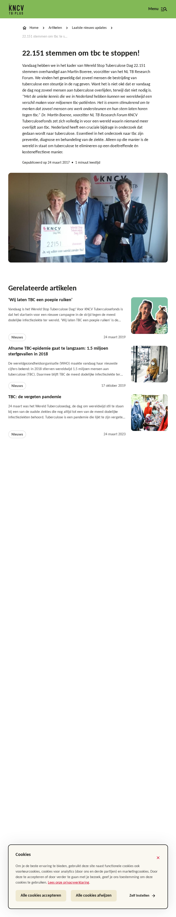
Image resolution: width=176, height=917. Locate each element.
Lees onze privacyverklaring (68, 883)
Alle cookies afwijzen (94, 895)
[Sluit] (158, 857)
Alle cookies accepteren (41, 895)
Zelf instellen (139, 896)
